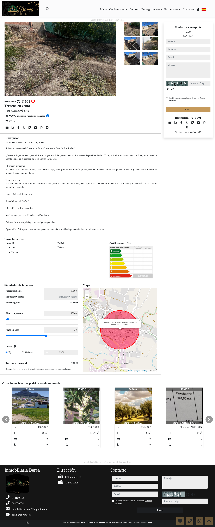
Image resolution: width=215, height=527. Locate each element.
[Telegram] (47, 127)
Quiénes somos (118, 9)
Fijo (10, 352)
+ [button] (87, 292)
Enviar (188, 109)
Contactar (188, 9)
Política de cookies (114, 522)
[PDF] (13, 127)
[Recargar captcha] (168, 89)
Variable (28, 352)
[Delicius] (30, 127)
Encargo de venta (151, 9)
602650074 (188, 35)
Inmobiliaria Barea (78, 522)
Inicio (103, 9)
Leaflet (130, 371)
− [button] (87, 296)
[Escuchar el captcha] (172, 89)
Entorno (134, 9)
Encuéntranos (172, 9)
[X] (24, 127)
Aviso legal (128, 522)
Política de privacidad (96, 522)
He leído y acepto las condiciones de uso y (187, 99)
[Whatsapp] (47, 8)
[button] (6, 419)
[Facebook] (19, 127)
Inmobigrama (146, 522)
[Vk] (36, 127)
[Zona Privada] (197, 9)
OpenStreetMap (141, 371)
